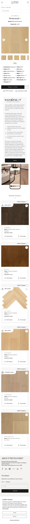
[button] (28, 2)
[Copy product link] (20, 18)
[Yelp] (13, 469)
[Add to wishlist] (26, 205)
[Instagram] (10, 469)
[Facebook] (2, 469)
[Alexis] (15, 256)
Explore (15, 160)
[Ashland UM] (15, 423)
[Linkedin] (6, 469)
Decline (14, 516)
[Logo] (15, 2)
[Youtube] (18, 469)
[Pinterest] (21, 469)
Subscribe (15, 490)
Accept (14, 512)
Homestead (14, 18)
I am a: (3, 482)
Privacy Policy (5, 508)
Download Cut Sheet (22, 91)
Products (3, 7)
